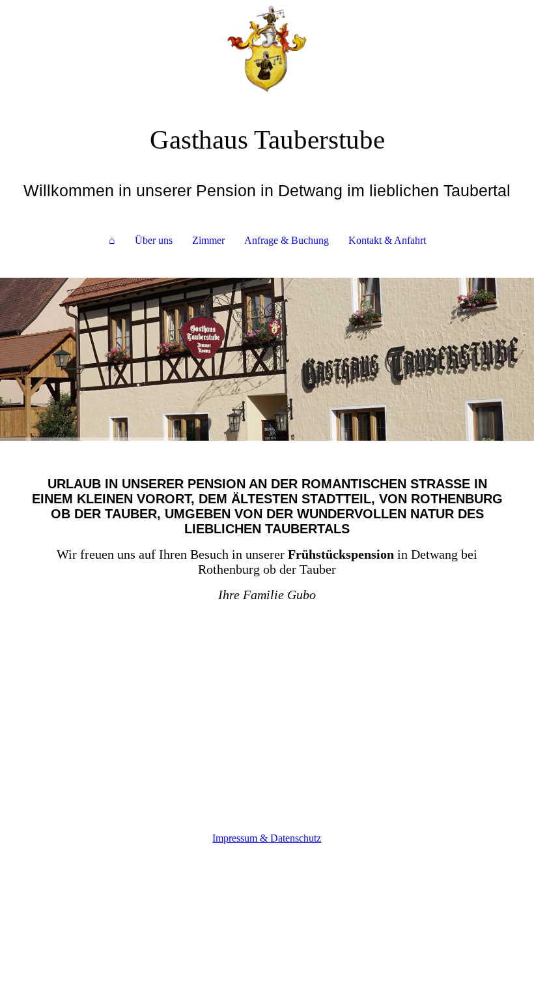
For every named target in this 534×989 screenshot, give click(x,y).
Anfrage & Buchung (286, 240)
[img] (267, 49)
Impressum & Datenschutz (266, 838)
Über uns (154, 240)
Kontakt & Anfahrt (387, 240)
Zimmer (208, 240)
